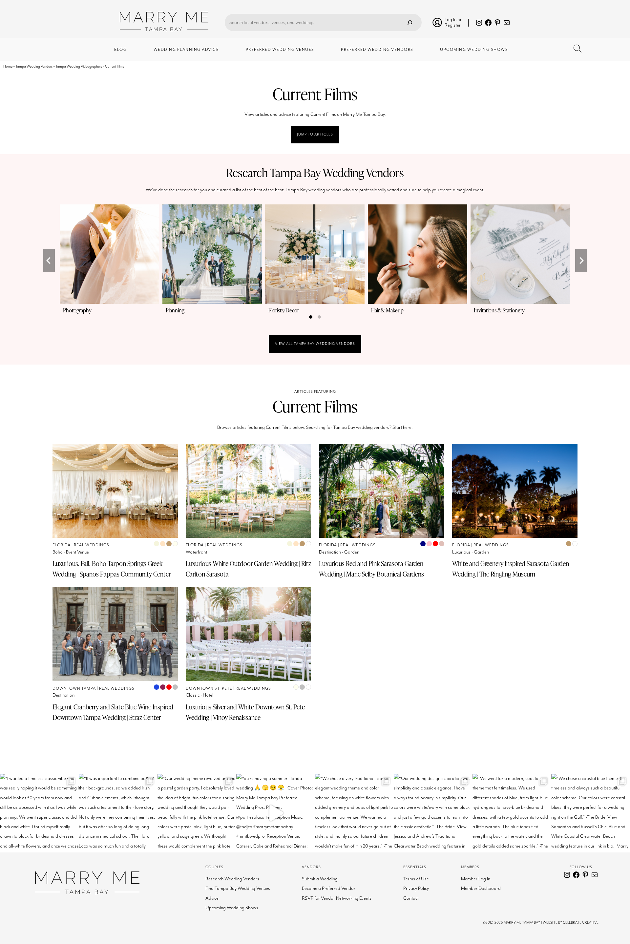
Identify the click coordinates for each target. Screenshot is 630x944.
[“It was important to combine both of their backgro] (118, 813)
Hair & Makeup (387, 310)
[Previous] (49, 260)
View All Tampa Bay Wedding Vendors (315, 344)
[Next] (581, 260)
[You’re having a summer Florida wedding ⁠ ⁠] (275, 813)
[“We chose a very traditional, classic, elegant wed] (354, 813)
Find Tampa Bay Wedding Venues (237, 888)
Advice (212, 898)
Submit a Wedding (320, 879)
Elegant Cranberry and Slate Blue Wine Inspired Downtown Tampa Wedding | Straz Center (112, 712)
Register (453, 25)
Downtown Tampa (74, 688)
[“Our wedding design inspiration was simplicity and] (433, 813)
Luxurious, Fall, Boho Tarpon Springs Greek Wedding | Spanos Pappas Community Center (111, 568)
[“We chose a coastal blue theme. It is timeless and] (590, 813)
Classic (193, 695)
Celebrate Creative (580, 922)
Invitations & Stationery (499, 310)
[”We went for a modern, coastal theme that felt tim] (511, 813)
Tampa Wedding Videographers (78, 66)
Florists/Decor (283, 310)
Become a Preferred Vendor (328, 888)
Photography (77, 310)
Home (7, 66)
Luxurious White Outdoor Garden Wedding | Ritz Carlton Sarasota (248, 568)
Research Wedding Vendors (232, 879)
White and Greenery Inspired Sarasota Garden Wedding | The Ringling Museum (510, 568)
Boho (57, 552)
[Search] (410, 22)
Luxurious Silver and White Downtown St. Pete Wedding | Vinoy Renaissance (245, 712)
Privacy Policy (416, 888)
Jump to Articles (315, 134)
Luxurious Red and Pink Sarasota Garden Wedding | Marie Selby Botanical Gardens (371, 568)
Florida (61, 545)
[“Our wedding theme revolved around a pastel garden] (197, 813)
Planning (175, 310)
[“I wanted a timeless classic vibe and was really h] (39, 813)
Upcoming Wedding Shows (231, 908)
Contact (411, 898)
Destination (330, 552)
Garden (351, 552)
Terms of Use (416, 879)
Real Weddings (91, 545)
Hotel (208, 695)
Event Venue (77, 552)
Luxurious (461, 552)
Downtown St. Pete (209, 688)
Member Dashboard (481, 888)
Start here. (402, 427)
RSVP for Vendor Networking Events (336, 898)
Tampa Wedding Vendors (33, 66)
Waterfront (196, 552)
